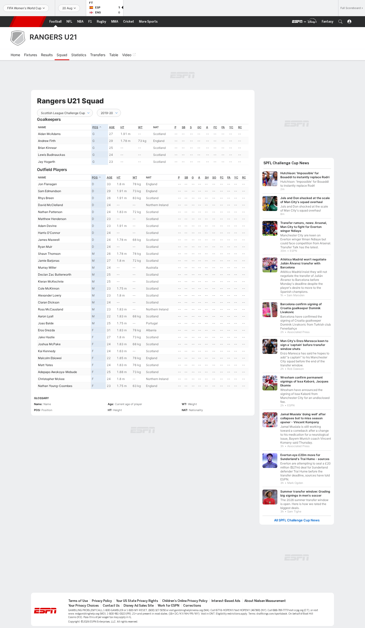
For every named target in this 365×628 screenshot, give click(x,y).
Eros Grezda (46, 330)
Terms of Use (78, 601)
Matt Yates (45, 365)
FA (223, 127)
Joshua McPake (49, 344)
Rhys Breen (46, 198)
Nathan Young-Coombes (55, 386)
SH (207, 177)
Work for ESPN (168, 605)
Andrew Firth (47, 141)
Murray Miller (47, 267)
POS (95, 127)
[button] (340, 22)
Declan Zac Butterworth (54, 274)
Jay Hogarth (46, 162)
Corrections (192, 605)
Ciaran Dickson (48, 302)
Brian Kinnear (47, 148)
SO (214, 177)
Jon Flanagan (47, 184)
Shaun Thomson (49, 253)
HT (122, 127)
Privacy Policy (102, 601)
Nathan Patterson (50, 212)
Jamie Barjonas (48, 260)
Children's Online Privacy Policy (185, 601)
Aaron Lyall (45, 316)
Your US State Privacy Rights (137, 601)
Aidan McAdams (49, 134)
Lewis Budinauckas (51, 155)
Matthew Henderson (52, 219)
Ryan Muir (45, 247)
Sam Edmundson (49, 191)
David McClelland (50, 205)
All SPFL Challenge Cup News (297, 520)
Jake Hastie (46, 337)
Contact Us (111, 605)
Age (112, 127)
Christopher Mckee (51, 379)
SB (183, 127)
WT (140, 127)
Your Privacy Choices (83, 605)
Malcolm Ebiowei (50, 358)
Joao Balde (46, 323)
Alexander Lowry (49, 295)
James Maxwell (49, 240)
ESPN (28, 21)
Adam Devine (47, 226)
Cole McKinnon (48, 288)
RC (240, 127)
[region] (143, 144)
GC (199, 127)
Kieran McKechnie (51, 281)
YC (231, 127)
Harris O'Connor (49, 233)
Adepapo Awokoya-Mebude (57, 372)
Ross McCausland (50, 309)
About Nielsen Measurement (265, 601)
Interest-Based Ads (226, 601)
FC (215, 127)
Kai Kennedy (47, 351)
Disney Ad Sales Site (139, 605)
